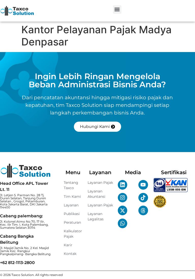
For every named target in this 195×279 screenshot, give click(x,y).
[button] (117, 9)
